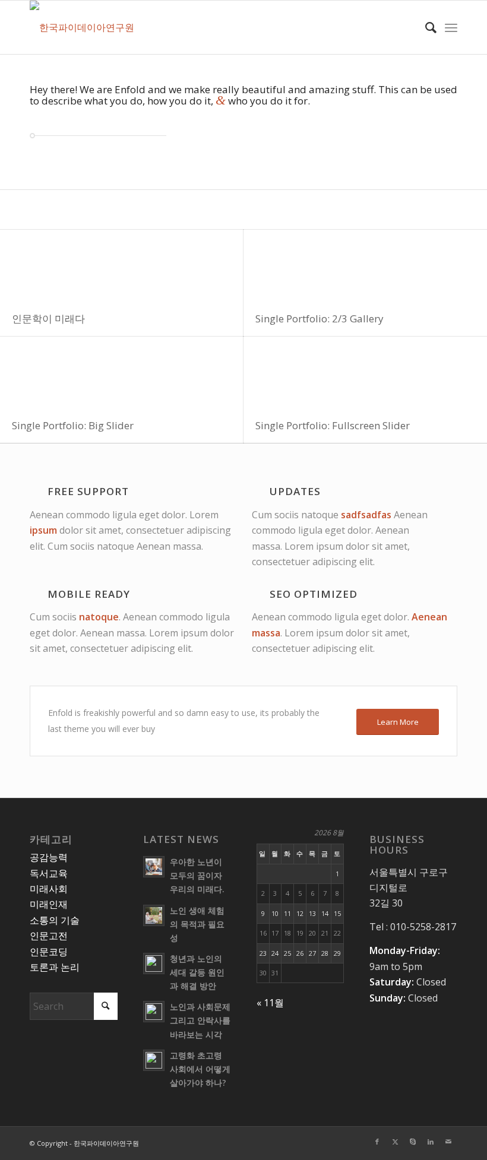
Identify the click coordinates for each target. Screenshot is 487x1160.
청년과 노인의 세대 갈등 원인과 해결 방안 (197, 972)
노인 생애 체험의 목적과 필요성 (197, 924)
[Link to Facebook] (377, 1142)
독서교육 (49, 873)
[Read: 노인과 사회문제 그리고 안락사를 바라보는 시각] (154, 1011)
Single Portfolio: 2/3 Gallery (319, 318)
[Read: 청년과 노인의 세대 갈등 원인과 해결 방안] (154, 963)
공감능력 (49, 857)
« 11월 (270, 1002)
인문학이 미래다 (48, 318)
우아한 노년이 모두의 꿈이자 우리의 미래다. (197, 875)
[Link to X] (395, 1142)
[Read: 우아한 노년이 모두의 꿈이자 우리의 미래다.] (154, 866)
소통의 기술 (55, 920)
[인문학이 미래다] (122, 266)
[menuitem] (425, 27)
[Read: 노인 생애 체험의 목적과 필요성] (154, 915)
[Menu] (451, 27)
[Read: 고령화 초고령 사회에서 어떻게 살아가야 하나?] (154, 1060)
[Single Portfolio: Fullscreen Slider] (365, 372)
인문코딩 (49, 951)
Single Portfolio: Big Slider (73, 425)
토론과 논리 (55, 967)
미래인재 (49, 904)
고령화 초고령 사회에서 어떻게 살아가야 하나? (200, 1069)
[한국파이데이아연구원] (82, 27)
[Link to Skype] (413, 1142)
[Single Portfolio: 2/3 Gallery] (365, 266)
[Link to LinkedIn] (430, 1142)
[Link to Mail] (448, 1142)
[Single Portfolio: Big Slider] (122, 372)
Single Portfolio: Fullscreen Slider (332, 425)
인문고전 (49, 935)
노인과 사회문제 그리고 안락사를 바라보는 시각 (200, 1020)
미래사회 (49, 888)
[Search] (425, 27)
